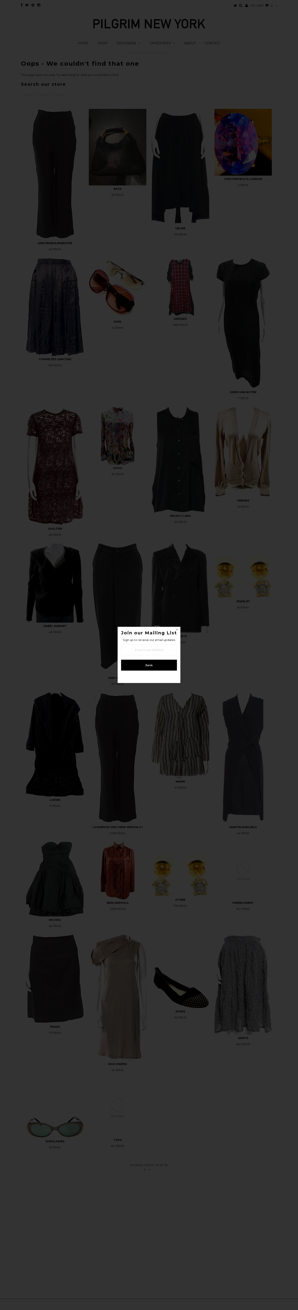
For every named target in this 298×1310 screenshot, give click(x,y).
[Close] (177, 630)
